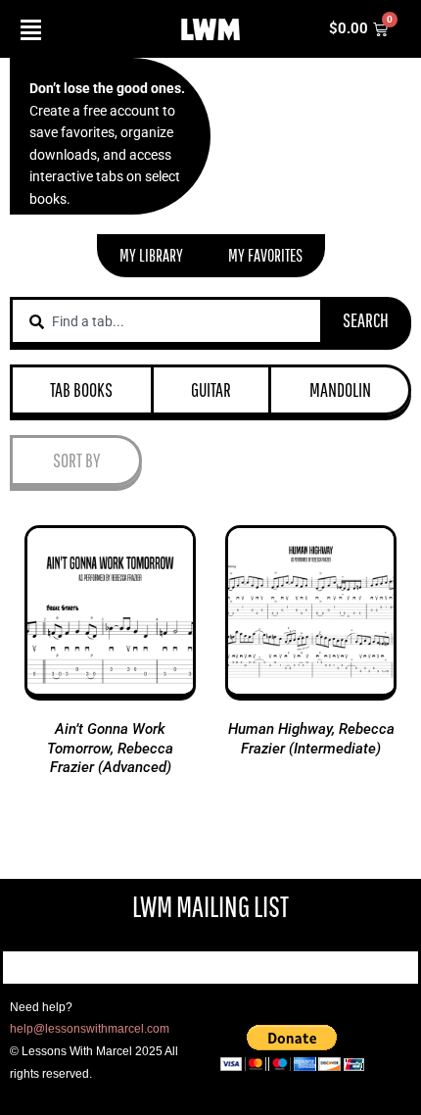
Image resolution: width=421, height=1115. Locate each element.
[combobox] (166, 321)
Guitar (211, 389)
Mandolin (340, 389)
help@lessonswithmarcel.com (89, 1029)
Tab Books (81, 389)
